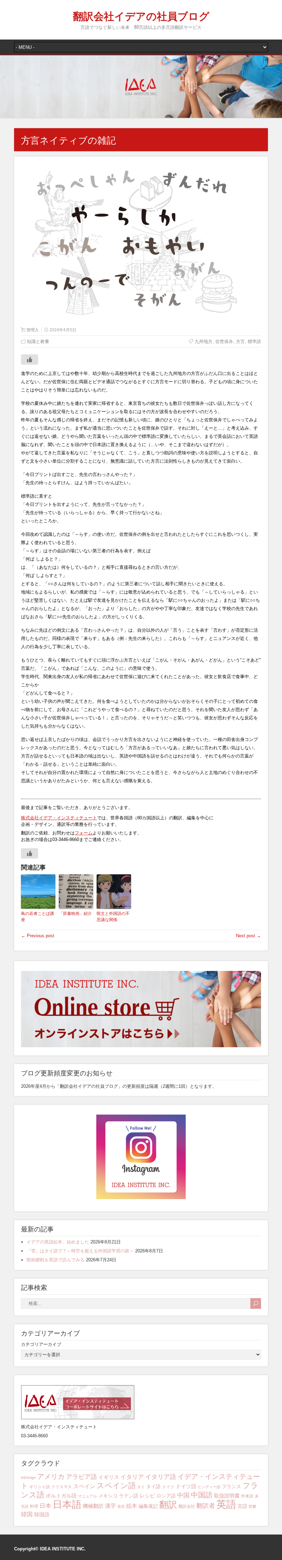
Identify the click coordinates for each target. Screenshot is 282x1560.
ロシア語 (166, 1495)
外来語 (247, 1496)
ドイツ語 (186, 1486)
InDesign (28, 1477)
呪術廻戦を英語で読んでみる (55, 1259)
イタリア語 (160, 1476)
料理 (34, 1506)
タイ (141, 1487)
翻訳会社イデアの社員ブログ (141, 15)
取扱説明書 (227, 1495)
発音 (121, 1506)
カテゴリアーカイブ (41, 1344)
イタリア (132, 1477)
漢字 (110, 1506)
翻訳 (168, 1505)
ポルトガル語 (61, 1495)
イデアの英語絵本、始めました (57, 1241)
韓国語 (42, 1514)
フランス (231, 1486)
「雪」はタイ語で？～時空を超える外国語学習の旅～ (80, 1250)
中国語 (202, 1495)
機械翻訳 (93, 1506)
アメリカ (51, 1476)
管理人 (32, 330)
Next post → (248, 935)
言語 (242, 1506)
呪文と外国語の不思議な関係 (113, 916)
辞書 (252, 1506)
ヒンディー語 (209, 1487)
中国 (183, 1495)
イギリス (108, 1477)
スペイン (84, 1486)
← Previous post (37, 935)
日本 (45, 1506)
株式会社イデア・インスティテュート (59, 817)
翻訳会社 (186, 1506)
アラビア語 (81, 1476)
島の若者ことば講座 (37, 916)
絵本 (131, 1506)
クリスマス (61, 1486)
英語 (226, 1504)
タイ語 (153, 1486)
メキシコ (108, 1495)
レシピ (147, 1495)
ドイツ (168, 1486)
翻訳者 (205, 1505)
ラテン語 (128, 1495)
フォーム (84, 833)
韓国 (27, 1514)
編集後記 (148, 1506)
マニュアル (87, 1496)
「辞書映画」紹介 (75, 913)
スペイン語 (116, 1485)
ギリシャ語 (39, 1486)
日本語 (67, 1504)
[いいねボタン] (29, 359)
